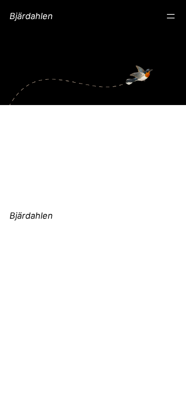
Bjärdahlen (31, 16)
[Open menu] (170, 16)
